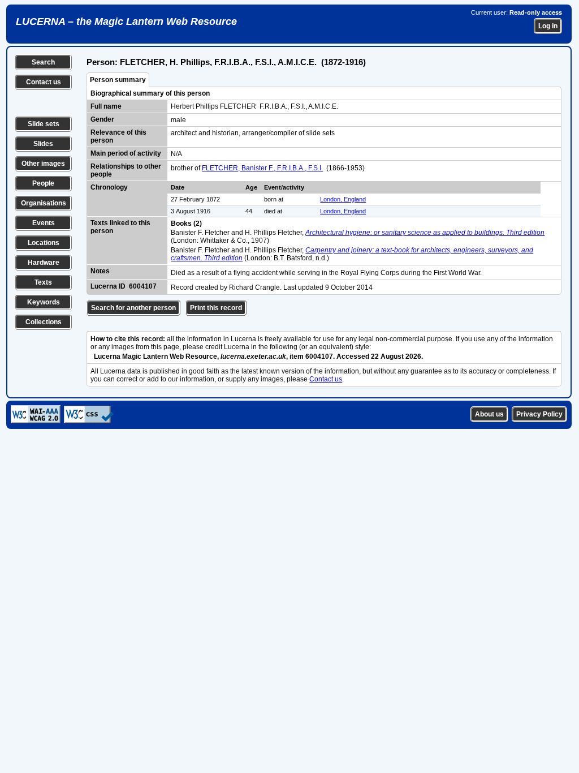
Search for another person (133, 308)
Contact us (43, 82)
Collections (43, 322)
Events (43, 223)
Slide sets (43, 124)
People (43, 183)
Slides (43, 144)
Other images (43, 164)
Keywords (43, 302)
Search (43, 62)
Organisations (43, 203)
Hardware (43, 263)
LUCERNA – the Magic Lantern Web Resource (126, 21)
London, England (343, 199)
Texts (43, 282)
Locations (43, 243)
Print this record (216, 308)
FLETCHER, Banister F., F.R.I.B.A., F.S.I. (262, 168)
